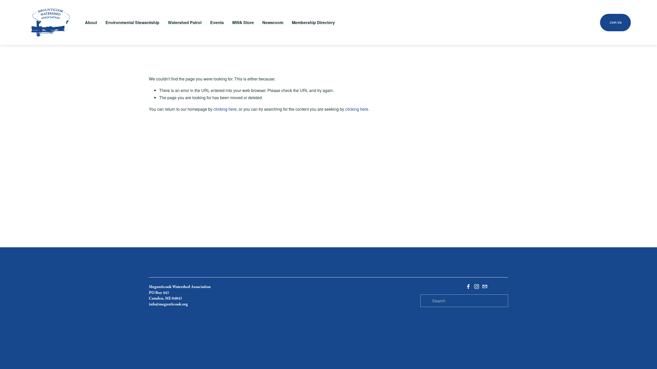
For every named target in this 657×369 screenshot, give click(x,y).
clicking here (225, 109)
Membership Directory (313, 22)
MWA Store (243, 22)
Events (217, 22)
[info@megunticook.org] (484, 286)
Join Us (615, 22)
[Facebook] (468, 286)
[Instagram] (476, 286)
